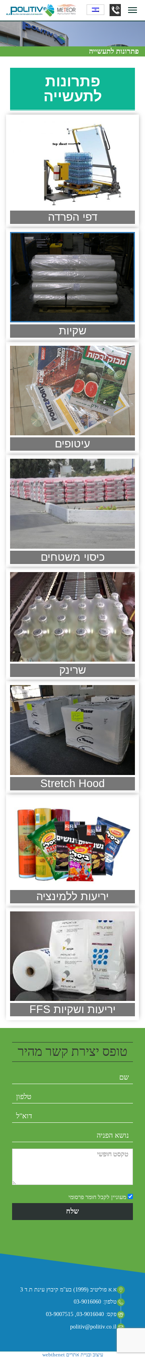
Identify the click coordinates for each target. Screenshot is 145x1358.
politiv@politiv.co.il (93, 1327)
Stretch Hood (72, 783)
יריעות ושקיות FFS (72, 1009)
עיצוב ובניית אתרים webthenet (72, 1355)
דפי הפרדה (72, 217)
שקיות (73, 331)
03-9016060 (115, 10)
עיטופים (72, 444)
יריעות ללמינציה (72, 896)
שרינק (72, 670)
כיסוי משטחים (73, 557)
